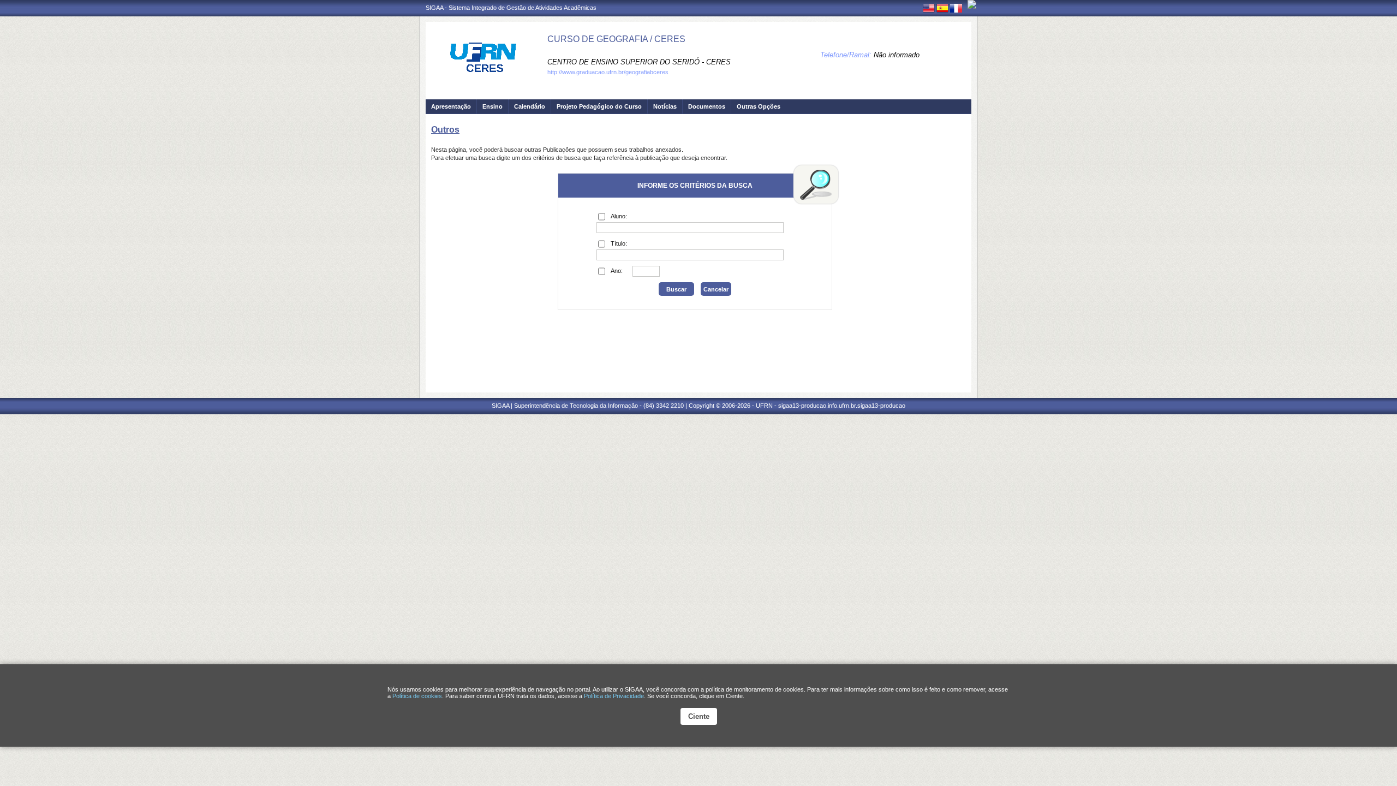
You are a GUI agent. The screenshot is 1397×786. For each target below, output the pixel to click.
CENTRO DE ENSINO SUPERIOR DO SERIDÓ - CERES (639, 62)
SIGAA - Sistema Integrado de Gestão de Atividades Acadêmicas (511, 7)
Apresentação (451, 106)
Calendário (529, 106)
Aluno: (619, 216)
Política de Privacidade (614, 696)
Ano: (617, 270)
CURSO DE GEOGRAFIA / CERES (616, 39)
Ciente (698, 716)
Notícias (665, 106)
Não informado (897, 55)
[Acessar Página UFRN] (972, 4)
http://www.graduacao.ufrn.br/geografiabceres (607, 72)
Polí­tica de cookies (417, 696)
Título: (619, 243)
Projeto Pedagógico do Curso (599, 106)
